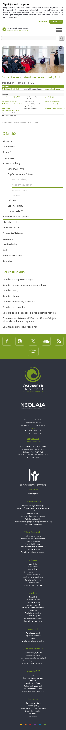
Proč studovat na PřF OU (33, 577)
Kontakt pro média (33, 703)
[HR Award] (33, 477)
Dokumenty (9, 239)
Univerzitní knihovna (33, 536)
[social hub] (32, 351)
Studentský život (33, 583)
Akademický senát (22, 185)
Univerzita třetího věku (33, 689)
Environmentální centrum (33, 524)
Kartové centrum (33, 549)
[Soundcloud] (46, 341)
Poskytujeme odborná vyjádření (33, 708)
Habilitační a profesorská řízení (33, 661)
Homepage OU (33, 494)
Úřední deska (10, 244)
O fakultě (9, 133)
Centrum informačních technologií (33, 547)
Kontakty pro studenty (33, 621)
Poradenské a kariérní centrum (33, 552)
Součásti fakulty (14, 272)
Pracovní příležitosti (13, 233)
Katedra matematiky (14, 307)
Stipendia (33, 610)
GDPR (33, 675)
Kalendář (7, 152)
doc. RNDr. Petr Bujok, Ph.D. (11, 97)
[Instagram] (19, 341)
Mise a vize (8, 158)
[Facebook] (6, 341)
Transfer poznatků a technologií (33, 658)
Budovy (7, 250)
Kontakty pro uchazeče (33, 585)
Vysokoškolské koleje (33, 544)
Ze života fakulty (11, 228)
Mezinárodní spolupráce (16, 217)
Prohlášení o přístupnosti (33, 678)
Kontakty (7, 261)
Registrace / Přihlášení (33, 636)
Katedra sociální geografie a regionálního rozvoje (29, 313)
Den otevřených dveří (33, 580)
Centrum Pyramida (33, 541)
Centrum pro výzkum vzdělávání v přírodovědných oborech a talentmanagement (29, 320)
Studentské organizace (33, 618)
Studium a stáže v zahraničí (33, 608)
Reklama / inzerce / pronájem (33, 691)
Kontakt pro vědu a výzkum (33, 663)
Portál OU (33, 597)
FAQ (33, 638)
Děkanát (12, 200)
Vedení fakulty (19, 179)
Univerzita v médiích (33, 711)
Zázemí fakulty (15, 206)
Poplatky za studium (33, 613)
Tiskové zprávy (33, 706)
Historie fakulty (11, 222)
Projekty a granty (33, 655)
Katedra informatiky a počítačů (19, 302)
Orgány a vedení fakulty (20, 174)
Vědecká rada (19, 190)
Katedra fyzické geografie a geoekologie (25, 285)
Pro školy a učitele (33, 683)
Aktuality (7, 141)
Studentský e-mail (33, 600)
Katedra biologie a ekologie (18, 279)
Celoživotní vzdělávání (33, 686)
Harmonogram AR (33, 605)
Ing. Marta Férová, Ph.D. (10, 101)
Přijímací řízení (33, 569)
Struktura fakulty (11, 163)
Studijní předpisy (33, 616)
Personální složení (12, 255)
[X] (33, 341)
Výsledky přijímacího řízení (33, 572)
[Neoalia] (33, 405)
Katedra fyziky (10, 290)
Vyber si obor (33, 566)
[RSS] (59, 341)
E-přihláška (33, 564)
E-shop (33, 681)
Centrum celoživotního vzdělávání (20, 327)
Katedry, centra (16, 169)
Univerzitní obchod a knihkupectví (33, 539)
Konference (9, 147)
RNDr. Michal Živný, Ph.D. (10, 89)
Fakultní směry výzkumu (33, 653)
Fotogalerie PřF (16, 211)
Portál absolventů (33, 633)
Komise (16, 195)
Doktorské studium (33, 575)
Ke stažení (33, 714)
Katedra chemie (11, 296)
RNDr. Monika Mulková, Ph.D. (12, 104)
